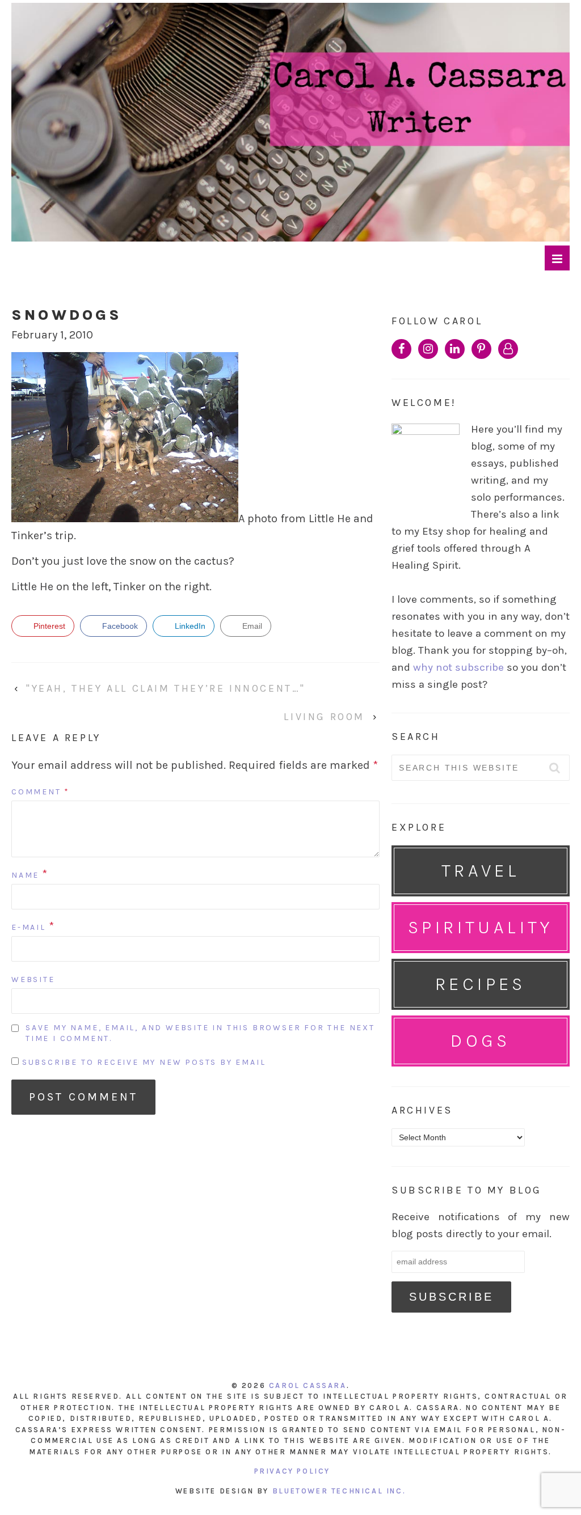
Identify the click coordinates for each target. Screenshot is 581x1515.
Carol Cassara (308, 1385)
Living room (324, 716)
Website (33, 979)
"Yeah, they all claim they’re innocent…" (166, 688)
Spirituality (480, 927)
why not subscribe (458, 667)
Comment (40, 792)
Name (25, 875)
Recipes (480, 984)
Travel (480, 870)
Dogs (481, 1040)
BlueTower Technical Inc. (339, 1491)
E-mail (28, 927)
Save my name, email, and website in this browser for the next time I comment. (200, 1033)
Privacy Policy (292, 1471)
